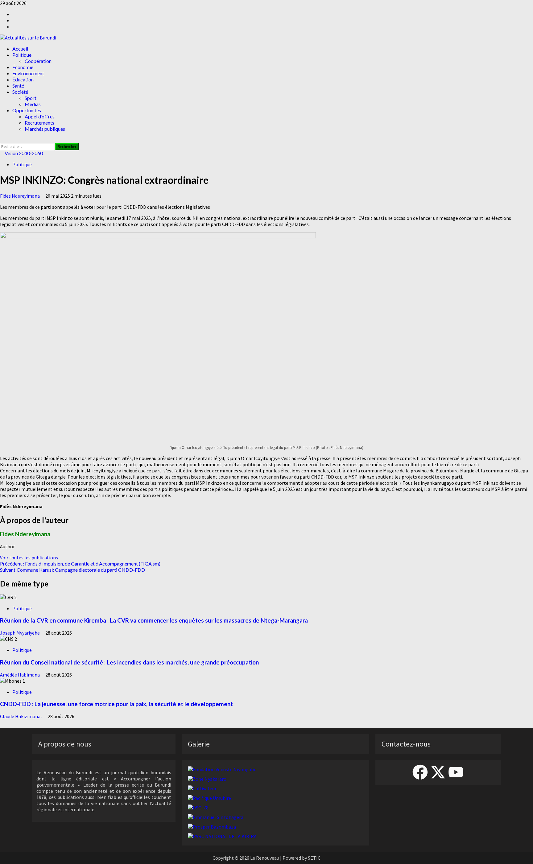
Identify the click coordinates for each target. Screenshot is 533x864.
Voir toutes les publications (29, 557)
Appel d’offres (40, 116)
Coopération (38, 61)
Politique (21, 55)
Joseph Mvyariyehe (20, 633)
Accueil (20, 48)
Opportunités (26, 110)
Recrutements (39, 122)
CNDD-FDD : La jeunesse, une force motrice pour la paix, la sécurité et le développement (116, 704)
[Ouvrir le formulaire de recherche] (2, 140)
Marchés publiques (45, 129)
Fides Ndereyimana (20, 196)
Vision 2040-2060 (23, 153)
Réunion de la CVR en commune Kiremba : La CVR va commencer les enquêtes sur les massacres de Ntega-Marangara (154, 620)
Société (20, 92)
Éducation (23, 79)
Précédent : (80, 563)
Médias (33, 104)
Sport (30, 98)
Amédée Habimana (20, 675)
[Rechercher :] (27, 146)
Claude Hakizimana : (21, 716)
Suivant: (72, 570)
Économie (22, 67)
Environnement (28, 73)
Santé (18, 85)
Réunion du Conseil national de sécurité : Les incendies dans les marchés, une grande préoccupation (129, 662)
